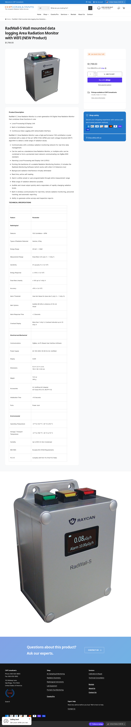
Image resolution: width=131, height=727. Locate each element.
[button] (123, 8)
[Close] (30, 719)
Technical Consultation (96, 678)
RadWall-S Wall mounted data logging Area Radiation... (29, 19)
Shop (45, 14)
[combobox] (71, 8)
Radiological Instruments (55, 682)
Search (7, 702)
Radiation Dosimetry (54, 678)
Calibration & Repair (95, 674)
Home (9, 19)
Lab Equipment (52, 686)
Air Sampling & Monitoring (56, 674)
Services (64, 14)
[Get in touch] (118, 8)
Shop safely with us (94, 137)
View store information (98, 98)
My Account (99, 2)
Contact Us (93, 650)
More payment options (104, 85)
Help (89, 2)
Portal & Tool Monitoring (55, 690)
